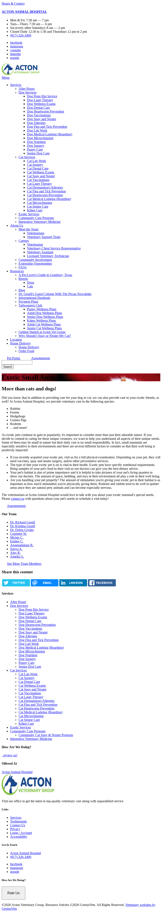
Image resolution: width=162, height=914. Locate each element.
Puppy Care (35, 149)
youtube (15, 50)
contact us (17, 498)
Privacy (15, 829)
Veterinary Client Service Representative (54, 248)
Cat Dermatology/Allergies (45, 187)
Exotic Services (29, 214)
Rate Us (13, 893)
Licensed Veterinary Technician (48, 256)
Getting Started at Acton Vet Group (42, 332)
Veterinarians (35, 233)
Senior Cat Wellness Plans (44, 328)
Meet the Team (28, 229)
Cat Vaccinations (38, 180)
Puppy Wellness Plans (41, 309)
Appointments (40, 358)
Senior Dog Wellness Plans (45, 317)
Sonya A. (16, 549)
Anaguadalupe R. (22, 545)
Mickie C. (16, 537)
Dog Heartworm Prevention (45, 111)
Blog (22, 290)
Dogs (30, 282)
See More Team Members (24, 563)
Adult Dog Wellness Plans (44, 313)
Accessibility (18, 836)
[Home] (21, 74)
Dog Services (27, 92)
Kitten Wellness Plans (41, 320)
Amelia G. (17, 556)
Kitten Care (34, 210)
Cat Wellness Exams (40, 172)
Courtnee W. (18, 533)
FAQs (23, 267)
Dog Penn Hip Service (42, 96)
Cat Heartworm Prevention (45, 195)
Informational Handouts (34, 298)
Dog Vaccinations (39, 115)
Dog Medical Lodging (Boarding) (49, 134)
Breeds (23, 279)
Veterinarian (35, 244)
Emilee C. (16, 541)
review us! (10, 755)
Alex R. (15, 552)
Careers (24, 240)
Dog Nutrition (36, 142)
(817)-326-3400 (20, 35)
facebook (16, 42)
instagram (16, 46)
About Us (16, 225)
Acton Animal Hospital (17, 772)
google (14, 58)
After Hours (27, 88)
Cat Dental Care (38, 168)
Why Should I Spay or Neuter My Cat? (45, 336)
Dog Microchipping (40, 138)
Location (16, 339)
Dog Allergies (36, 123)
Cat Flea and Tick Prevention (46, 191)
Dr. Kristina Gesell (22, 526)
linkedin (15, 54)
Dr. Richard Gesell (22, 522)
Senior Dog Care (38, 153)
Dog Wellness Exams (41, 104)
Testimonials (18, 821)
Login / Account (21, 833)
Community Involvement (35, 260)
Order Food (26, 351)
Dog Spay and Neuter (41, 119)
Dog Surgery (35, 145)
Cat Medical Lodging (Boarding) (49, 199)
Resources (17, 271)
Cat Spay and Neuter (41, 176)
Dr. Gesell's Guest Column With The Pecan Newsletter (55, 294)
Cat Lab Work (36, 161)
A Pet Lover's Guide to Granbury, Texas (45, 275)
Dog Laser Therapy (40, 100)
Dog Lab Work (37, 130)
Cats (30, 286)
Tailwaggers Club (30, 305)
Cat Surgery (35, 164)
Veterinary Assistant (40, 252)
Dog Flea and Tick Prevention (47, 126)
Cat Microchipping (39, 202)
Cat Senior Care (37, 206)
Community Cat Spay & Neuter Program (46, 735)
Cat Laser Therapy (39, 183)
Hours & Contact (13, 3)
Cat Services (27, 157)
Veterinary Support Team (43, 237)
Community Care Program (36, 218)
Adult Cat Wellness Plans (44, 324)
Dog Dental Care (38, 107)
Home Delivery (20, 343)
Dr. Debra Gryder (22, 530)
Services (15, 85)
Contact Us (17, 825)
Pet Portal (14, 358)
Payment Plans (28, 301)
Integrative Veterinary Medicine (40, 221)
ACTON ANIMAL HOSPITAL (24, 12)
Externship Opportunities (35, 263)
